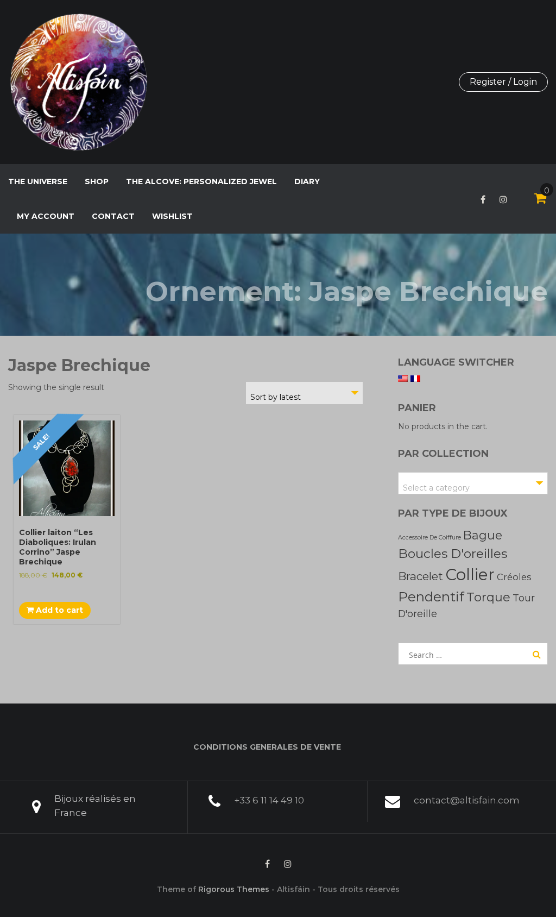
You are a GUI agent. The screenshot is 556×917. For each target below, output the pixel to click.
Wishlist (172, 216)
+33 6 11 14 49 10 (269, 800)
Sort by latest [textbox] (275, 397)
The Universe (37, 181)
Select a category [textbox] (436, 488)
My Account (45, 216)
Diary (307, 181)
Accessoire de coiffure (429, 537)
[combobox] (304, 393)
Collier (470, 574)
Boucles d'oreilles (452, 553)
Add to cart (58, 610)
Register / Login (503, 82)
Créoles (514, 576)
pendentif (431, 596)
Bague (482, 535)
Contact (113, 216)
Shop (97, 181)
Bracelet (420, 576)
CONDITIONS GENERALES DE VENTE (267, 747)
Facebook (483, 199)
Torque (488, 597)
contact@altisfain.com (467, 800)
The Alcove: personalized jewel (201, 181)
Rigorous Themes (233, 889)
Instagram (503, 199)
